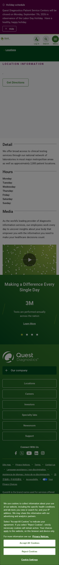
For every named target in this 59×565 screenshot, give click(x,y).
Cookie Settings (29, 559)
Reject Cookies (29, 551)
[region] (29, 529)
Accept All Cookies (29, 543)
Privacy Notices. (40, 536)
